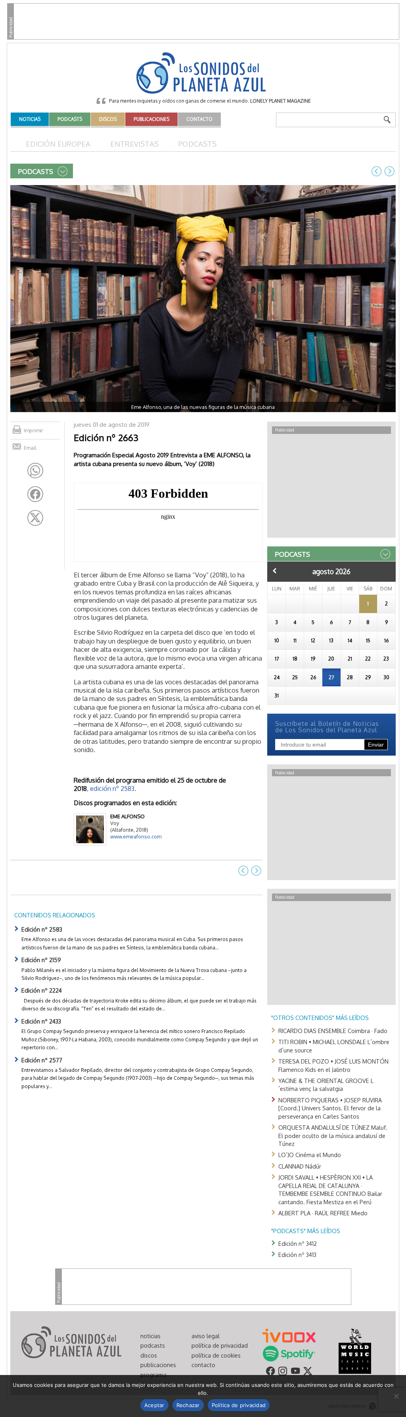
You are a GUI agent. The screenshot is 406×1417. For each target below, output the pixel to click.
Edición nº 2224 (41, 990)
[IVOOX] (289, 1335)
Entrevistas (134, 143)
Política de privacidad (239, 1405)
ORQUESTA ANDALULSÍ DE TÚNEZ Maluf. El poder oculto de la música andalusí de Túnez (332, 1135)
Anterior (274, 571)
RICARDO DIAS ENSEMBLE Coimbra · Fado (332, 1030)
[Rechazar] (396, 1396)
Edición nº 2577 (41, 1060)
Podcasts (197, 143)
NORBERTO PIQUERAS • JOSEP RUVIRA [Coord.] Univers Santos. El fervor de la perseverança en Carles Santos (330, 1108)
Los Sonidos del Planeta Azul (203, 73)
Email (30, 448)
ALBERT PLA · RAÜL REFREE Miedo (323, 1212)
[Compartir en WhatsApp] (35, 471)
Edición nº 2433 (41, 1021)
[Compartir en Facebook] (35, 494)
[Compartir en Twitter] (35, 518)
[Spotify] (288, 1353)
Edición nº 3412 (297, 1243)
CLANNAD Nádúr (299, 1166)
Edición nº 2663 (106, 437)
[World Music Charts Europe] (355, 1350)
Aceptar (154, 1405)
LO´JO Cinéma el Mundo (309, 1154)
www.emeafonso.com (135, 836)
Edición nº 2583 (41, 929)
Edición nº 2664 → (389, 171)
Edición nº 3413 (297, 1254)
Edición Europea (58, 143)
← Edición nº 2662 (376, 171)
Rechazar (188, 1405)
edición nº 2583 (112, 788)
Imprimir (33, 430)
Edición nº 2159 (41, 959)
